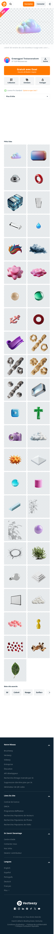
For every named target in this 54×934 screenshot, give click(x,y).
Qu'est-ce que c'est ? (30, 90)
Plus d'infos (10, 95)
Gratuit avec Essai (27, 70)
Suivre (45, 61)
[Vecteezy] (4, 4)
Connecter (40, 4)
